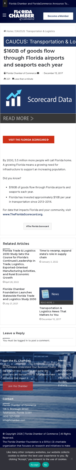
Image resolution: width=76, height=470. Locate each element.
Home (9, 31)
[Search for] (71, 16)
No (45, 464)
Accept (35, 464)
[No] (71, 459)
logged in (22, 340)
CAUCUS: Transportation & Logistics (35, 31)
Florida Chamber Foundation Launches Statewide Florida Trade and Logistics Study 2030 (19, 294)
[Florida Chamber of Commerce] (22, 15)
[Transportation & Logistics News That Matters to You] (56, 296)
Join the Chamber (18, 386)
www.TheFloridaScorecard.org (22, 214)
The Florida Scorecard (38, 226)
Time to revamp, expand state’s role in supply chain (55, 254)
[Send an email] (38, 73)
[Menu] (4, 16)
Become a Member (58, 16)
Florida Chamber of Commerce (21, 73)
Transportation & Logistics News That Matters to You (52, 311)
